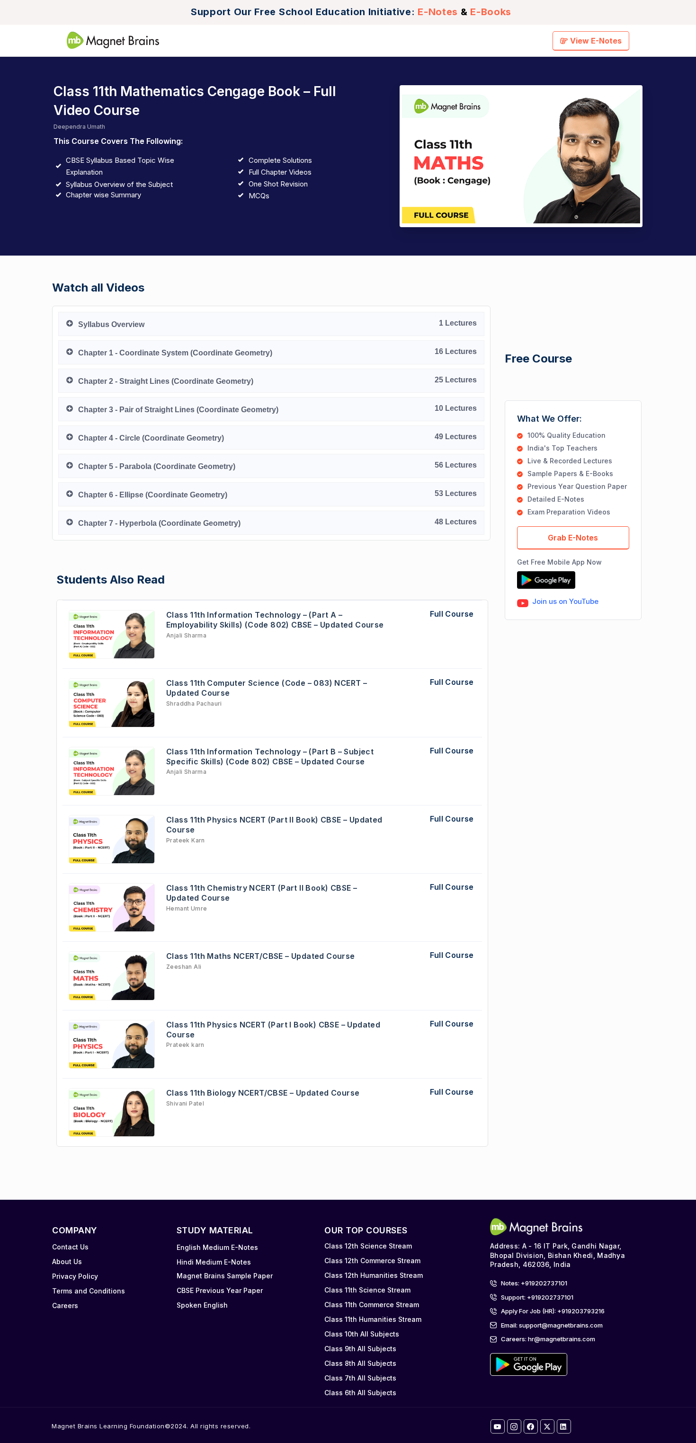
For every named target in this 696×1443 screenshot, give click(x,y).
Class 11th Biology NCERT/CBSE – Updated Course (262, 1093)
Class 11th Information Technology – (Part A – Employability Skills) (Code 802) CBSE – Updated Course (275, 619)
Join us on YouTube (565, 601)
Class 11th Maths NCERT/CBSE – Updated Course (260, 956)
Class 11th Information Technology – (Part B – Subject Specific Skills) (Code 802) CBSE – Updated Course (270, 756)
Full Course (451, 614)
